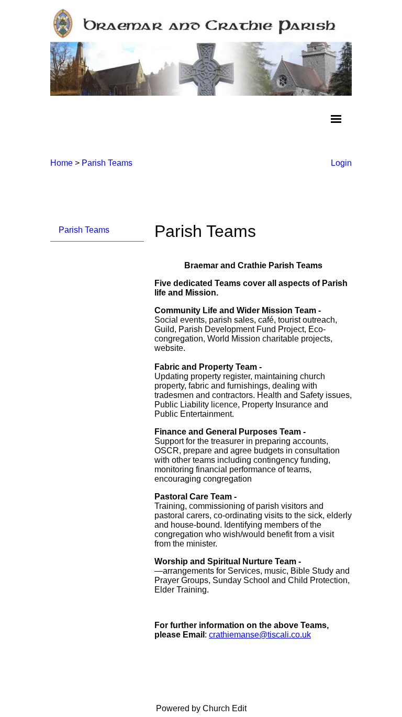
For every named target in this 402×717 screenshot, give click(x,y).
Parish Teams (107, 162)
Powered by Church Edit (201, 708)
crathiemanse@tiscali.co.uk (260, 634)
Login (341, 162)
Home (61, 162)
